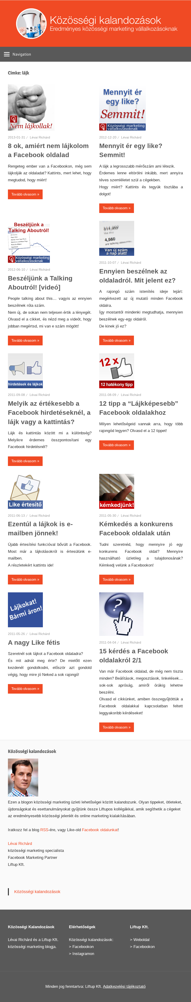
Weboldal (141, 940)
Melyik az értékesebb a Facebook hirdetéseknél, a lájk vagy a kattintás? (49, 412)
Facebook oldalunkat (100, 830)
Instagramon (83, 953)
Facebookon (83, 947)
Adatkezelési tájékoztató (124, 986)
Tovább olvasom (23, 194)
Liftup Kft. (50, 940)
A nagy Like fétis (34, 642)
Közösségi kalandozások (37, 891)
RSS (44, 830)
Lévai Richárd (40, 137)
